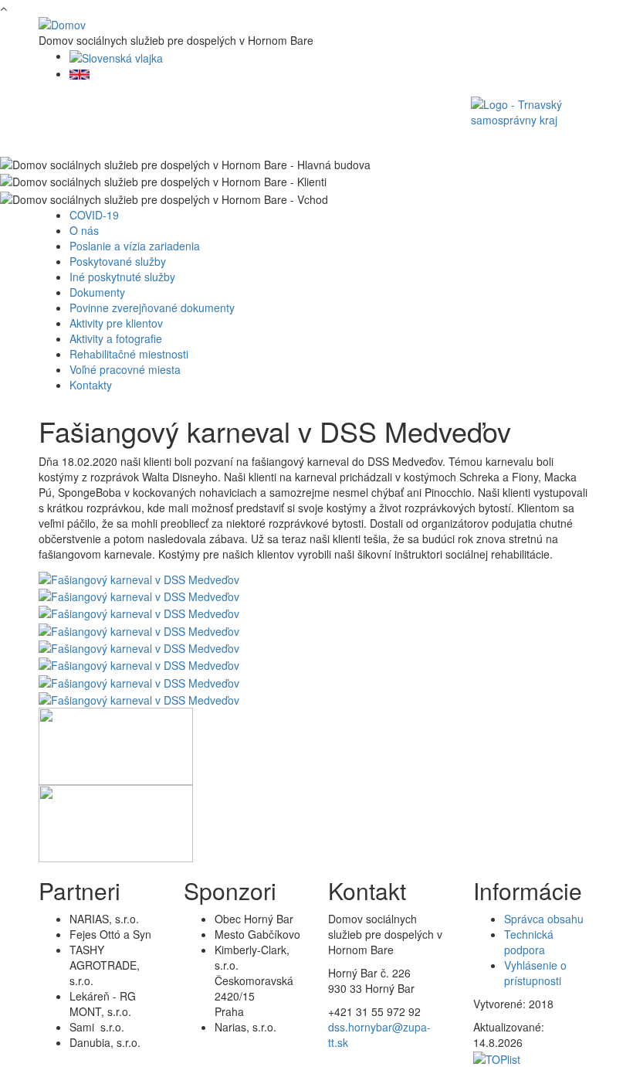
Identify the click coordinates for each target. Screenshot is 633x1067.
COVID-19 (94, 215)
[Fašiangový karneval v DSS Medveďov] (139, 577)
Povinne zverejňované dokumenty (152, 307)
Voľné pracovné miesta (125, 369)
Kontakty (90, 384)
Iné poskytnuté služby (122, 276)
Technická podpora (528, 941)
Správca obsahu (544, 918)
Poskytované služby (117, 261)
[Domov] (62, 23)
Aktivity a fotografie (115, 338)
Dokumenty (97, 292)
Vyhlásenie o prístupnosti (535, 972)
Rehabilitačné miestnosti (128, 354)
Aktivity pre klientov (116, 323)
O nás (84, 230)
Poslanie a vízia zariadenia (134, 245)
